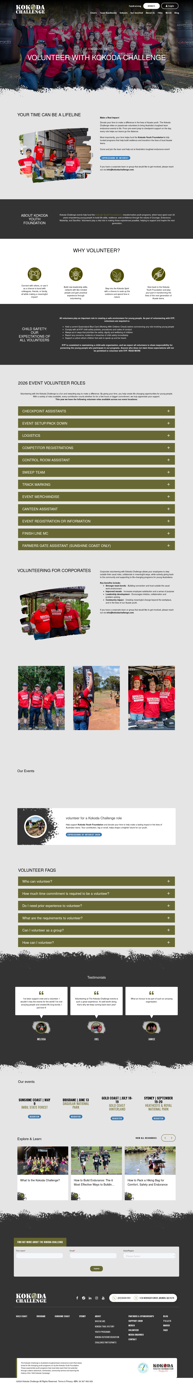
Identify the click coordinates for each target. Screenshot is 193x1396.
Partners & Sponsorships (141, 1316)
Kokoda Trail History (104, 1326)
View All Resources (146, 1137)
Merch (169, 12)
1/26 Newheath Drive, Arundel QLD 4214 (156, 1297)
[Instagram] (96, 1298)
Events (93, 12)
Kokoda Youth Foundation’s (151, 137)
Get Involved (137, 12)
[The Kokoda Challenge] (31, 1297)
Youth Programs (102, 1331)
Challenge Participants (105, 1342)
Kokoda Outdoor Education (107, 1337)
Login (171, 5)
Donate (151, 5)
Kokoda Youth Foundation (90, 824)
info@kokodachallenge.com (120, 169)
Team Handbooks (108, 12)
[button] (96, 826)
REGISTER (34, 1116)
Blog (176, 12)
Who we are (100, 1321)
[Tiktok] (83, 1298)
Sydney (82, 1316)
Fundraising (135, 5)
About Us (150, 12)
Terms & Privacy (65, 1381)
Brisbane (41, 1316)
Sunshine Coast (62, 1316)
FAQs (160, 12)
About (98, 1316)
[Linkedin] (90, 1298)
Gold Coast (21, 1316)
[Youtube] (103, 1298)
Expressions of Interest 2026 (84, 834)
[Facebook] (77, 1298)
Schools (124, 12)
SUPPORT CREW (135, 1320)
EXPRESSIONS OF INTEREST (115, 157)
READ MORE (134, 350)
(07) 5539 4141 (124, 1297)
